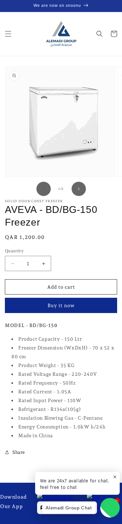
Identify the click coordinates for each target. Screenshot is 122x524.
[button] (8, 34)
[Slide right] (79, 189)
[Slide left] (43, 189)
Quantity (14, 250)
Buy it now (61, 305)
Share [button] (18, 452)
